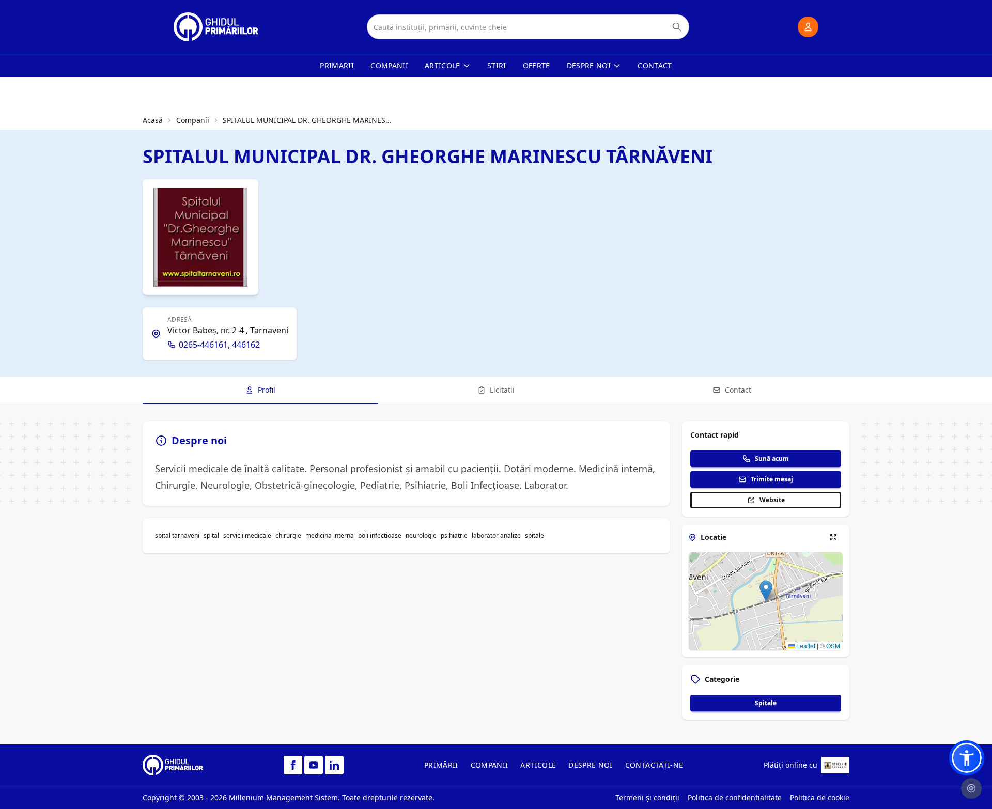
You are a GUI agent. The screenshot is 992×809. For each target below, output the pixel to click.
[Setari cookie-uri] (971, 788)
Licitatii (502, 390)
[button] (766, 590)
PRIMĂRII (441, 765)
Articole (442, 65)
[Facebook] (293, 765)
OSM (833, 645)
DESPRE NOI (590, 765)
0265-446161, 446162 (219, 344)
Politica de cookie (819, 797)
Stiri (496, 65)
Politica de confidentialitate (735, 797)
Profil (266, 390)
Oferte (536, 65)
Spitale (766, 702)
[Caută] (676, 26)
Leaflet (805, 645)
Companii (389, 65)
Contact (655, 65)
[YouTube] (313, 765)
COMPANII (489, 765)
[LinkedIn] (334, 765)
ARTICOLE (538, 765)
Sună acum (772, 458)
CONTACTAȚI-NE (654, 765)
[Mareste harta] (833, 537)
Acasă (153, 120)
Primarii (337, 65)
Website (772, 499)
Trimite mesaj (772, 479)
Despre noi (589, 65)
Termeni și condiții (647, 797)
